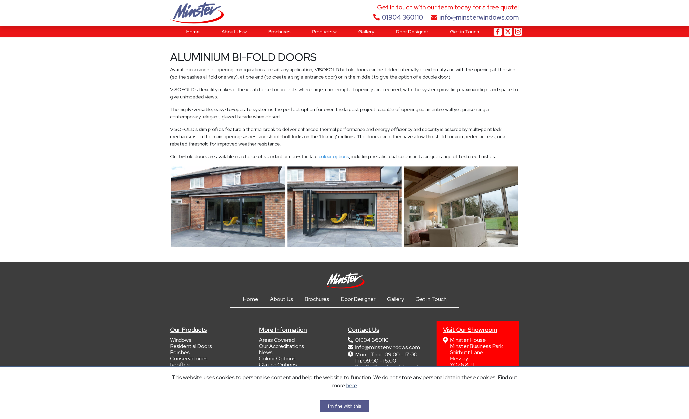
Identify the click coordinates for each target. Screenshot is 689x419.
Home (193, 32)
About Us (233, 32)
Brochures (279, 32)
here (351, 385)
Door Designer (412, 32)
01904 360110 (402, 17)
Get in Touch (464, 32)
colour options (334, 156)
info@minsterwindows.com (479, 17)
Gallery (366, 32)
